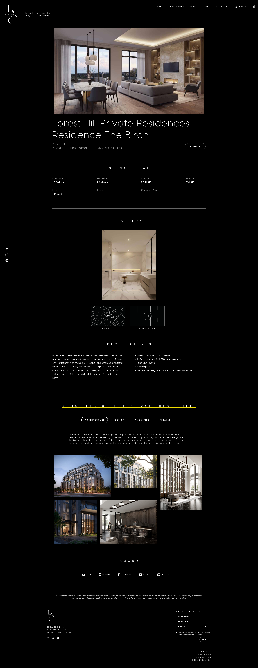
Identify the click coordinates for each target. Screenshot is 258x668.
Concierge (222, 7)
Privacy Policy (204, 654)
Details (165, 420)
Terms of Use (191, 632)
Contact (195, 146)
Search (242, 7)
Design (120, 420)
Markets (159, 7)
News (193, 7)
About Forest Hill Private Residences (130, 406)
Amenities (142, 420)
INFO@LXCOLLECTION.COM (59, 633)
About (206, 7)
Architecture (95, 420)
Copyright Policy (203, 657)
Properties (177, 7)
